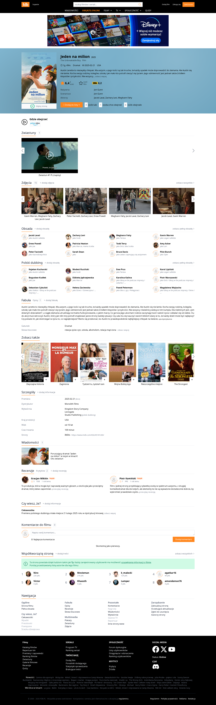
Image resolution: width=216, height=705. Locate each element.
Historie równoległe (85, 682)
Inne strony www (116, 623)
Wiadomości (71, 10)
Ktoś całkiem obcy (170, 688)
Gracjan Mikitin (39, 478)
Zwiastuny (29, 133)
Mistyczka (59, 677)
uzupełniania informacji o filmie (136, 562)
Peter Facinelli (73, 216)
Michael (130, 685)
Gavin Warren (30, 216)
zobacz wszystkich (183, 553)
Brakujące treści (73, 669)
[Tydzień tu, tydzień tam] (93, 362)
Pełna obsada (28, 608)
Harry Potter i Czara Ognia (146, 685)
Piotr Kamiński (128, 478)
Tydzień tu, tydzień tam (93, 384)
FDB (38, 481)
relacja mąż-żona (108, 330)
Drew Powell (100, 216)
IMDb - (84, 435)
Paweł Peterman (124, 287)
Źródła (112, 669)
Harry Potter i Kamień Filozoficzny (173, 685)
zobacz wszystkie (184, 182)
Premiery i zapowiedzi (32, 653)
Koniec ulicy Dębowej (183, 680)
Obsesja (122, 685)
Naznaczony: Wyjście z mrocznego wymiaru (51, 680)
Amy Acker (165, 243)
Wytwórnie (113, 614)
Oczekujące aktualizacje (162, 608)
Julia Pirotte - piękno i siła (165, 677)
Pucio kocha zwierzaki (108, 680)
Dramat (76, 65)
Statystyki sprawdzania (77, 666)
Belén (54, 688)
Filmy (106, 10)
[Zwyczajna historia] (35, 362)
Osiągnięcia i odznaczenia (121, 653)
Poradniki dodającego (76, 663)
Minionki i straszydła (48, 685)
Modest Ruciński (80, 269)
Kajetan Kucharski (38, 269)
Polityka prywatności (169, 698)
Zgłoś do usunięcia (160, 611)
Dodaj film (166, 4)
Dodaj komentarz (183, 539)
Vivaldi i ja (123, 680)
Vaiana (184, 682)
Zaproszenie (33, 685)
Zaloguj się (176, 4)
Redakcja (192, 698)
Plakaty (68, 620)
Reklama (182, 698)
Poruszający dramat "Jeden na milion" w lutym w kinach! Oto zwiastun (64, 456)
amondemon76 (173, 581)
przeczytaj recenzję (60, 489)
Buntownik (27, 680)
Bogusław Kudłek (37, 277)
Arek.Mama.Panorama (153, 680)
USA (99, 65)
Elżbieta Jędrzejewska (83, 277)
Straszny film (112, 685)
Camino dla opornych (45, 677)
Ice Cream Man (120, 682)
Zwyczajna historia (35, 384)
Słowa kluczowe (72, 611)
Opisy (37, 300)
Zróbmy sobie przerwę (143, 677)
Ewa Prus (120, 269)
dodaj (48, 182)
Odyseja (176, 682)
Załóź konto (188, 4)
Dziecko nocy (184, 688)
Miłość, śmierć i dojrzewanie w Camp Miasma (84, 677)
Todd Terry (121, 243)
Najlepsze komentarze (44, 539)
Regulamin (154, 698)
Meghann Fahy (45, 216)
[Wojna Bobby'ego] (122, 362)
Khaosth (82, 581)
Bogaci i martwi (77, 680)
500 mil (158, 688)
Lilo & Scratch (79, 688)
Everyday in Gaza (65, 688)
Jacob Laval (45, 219)
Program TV (71, 647)
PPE (126, 481)
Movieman (83, 572)
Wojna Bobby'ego (122, 384)
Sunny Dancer (183, 677)
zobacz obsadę (182, 228)
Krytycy (112, 666)
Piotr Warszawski (168, 277)
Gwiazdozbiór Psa (112, 677)
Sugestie (35, 4)
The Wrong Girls (136, 680)
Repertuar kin (29, 650)
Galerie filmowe (29, 662)
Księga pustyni (92, 680)
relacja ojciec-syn (73, 330)
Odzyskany (168, 680)
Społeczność (132, 10)
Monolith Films (72, 403)
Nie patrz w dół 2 (107, 688)
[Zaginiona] (64, 362)
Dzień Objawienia (97, 685)
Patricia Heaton (80, 243)
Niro (36, 572)
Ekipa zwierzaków (164, 682)
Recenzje (28, 471)
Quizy (148, 10)
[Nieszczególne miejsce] (151, 362)
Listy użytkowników (118, 650)
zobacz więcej (101, 76)
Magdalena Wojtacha (170, 287)
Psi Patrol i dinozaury (103, 682)
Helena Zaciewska (81, 287)
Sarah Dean (78, 251)
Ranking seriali (73, 650)
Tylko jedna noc (55, 682)
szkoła (85, 330)
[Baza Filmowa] (26, 5)
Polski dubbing (32, 263)
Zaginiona (64, 384)
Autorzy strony (158, 614)
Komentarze (114, 605)
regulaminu (123, 698)
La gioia (47, 688)
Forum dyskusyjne (117, 647)
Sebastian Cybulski (38, 287)
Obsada (27, 229)
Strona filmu (27, 605)
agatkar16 (170, 572)
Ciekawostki (27, 617)
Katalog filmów (29, 647)
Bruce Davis (122, 251)
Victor (37, 581)
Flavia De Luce (69, 682)
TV (117, 10)
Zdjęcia (27, 183)
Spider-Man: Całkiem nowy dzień (141, 682)
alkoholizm (94, 330)
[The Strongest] (180, 362)
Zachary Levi (87, 216)
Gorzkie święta (127, 677)
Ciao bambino (92, 688)
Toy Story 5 (84, 685)
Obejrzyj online (91, 10)
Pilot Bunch (166, 251)
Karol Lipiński (167, 269)
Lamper (125, 581)
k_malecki (126, 572)
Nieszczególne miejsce (151, 384)
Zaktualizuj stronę (159, 605)
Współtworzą (37, 553)
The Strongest (181, 384)
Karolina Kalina (124, 277)
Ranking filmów (29, 656)
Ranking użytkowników (120, 656)
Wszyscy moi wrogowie (37, 682)
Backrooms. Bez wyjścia (68, 685)
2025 (93, 57)
